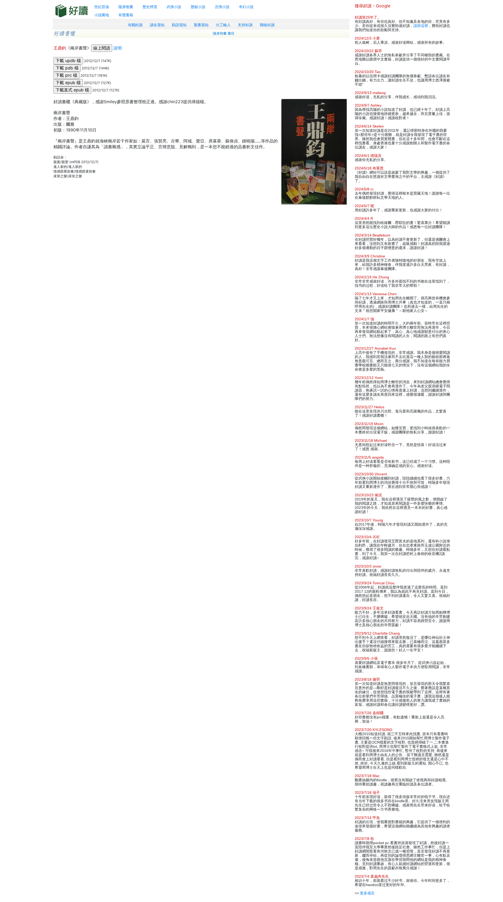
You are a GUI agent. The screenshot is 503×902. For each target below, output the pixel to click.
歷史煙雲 (150, 6)
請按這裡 (420, 26)
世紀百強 (101, 6)
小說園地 (101, 15)
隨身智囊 (125, 6)
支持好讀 (245, 25)
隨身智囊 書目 (223, 33)
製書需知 (201, 25)
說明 (117, 48)
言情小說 (222, 6)
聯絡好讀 (267, 25)
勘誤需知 (179, 25)
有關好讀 (135, 25)
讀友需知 (157, 25)
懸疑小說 (198, 6)
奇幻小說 (246, 6)
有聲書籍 (125, 15)
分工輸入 (223, 25)
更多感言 (367, 893)
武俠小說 (174, 6)
